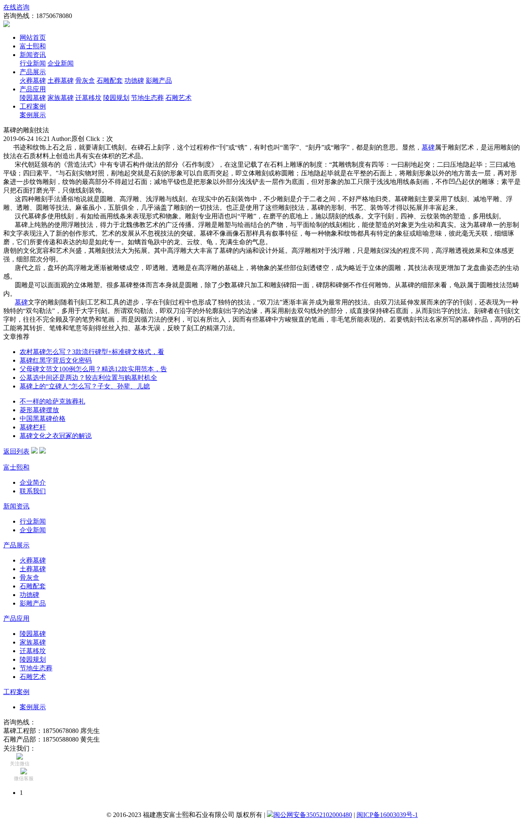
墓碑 (428, 147)
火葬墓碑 (33, 80)
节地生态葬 (147, 97)
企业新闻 (60, 63)
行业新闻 (33, 63)
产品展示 (33, 71)
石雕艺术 (178, 97)
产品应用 (33, 89)
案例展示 (33, 114)
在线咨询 (16, 7)
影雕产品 (159, 80)
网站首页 (33, 37)
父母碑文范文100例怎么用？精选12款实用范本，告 (93, 368)
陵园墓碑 (33, 97)
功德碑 (134, 80)
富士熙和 (33, 46)
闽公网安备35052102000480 (312, 814)
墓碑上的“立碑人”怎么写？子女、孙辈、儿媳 (85, 386)
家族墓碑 (60, 97)
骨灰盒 (85, 80)
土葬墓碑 (60, 80)
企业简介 (33, 482)
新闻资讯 (33, 54)
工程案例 (33, 106)
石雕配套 (110, 80)
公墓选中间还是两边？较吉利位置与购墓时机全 (88, 377)
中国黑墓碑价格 (43, 418)
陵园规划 (116, 97)
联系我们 (33, 491)
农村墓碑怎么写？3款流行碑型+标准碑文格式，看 (92, 351)
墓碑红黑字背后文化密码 (56, 360)
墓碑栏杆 (33, 427)
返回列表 (16, 451)
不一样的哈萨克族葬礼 (52, 401)
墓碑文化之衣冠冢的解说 (56, 435)
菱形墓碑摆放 (39, 409)
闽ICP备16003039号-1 (387, 814)
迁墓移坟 (88, 97)
